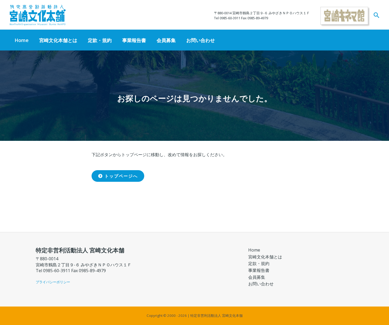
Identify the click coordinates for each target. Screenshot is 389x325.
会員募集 (166, 40)
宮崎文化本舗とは (58, 40)
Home (22, 40)
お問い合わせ (200, 40)
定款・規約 (100, 40)
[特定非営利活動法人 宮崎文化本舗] (37, 14)
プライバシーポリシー (53, 282)
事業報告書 (134, 40)
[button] (376, 15)
